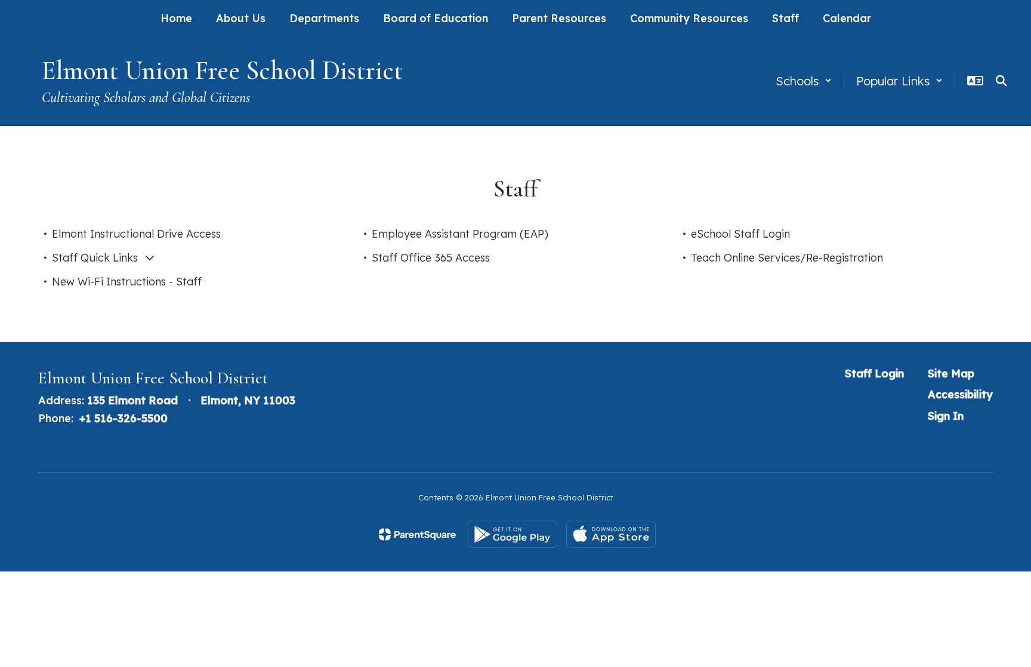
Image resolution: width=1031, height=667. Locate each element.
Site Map (951, 373)
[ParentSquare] (417, 534)
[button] (804, 80)
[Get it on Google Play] (512, 534)
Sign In (946, 416)
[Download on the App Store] (611, 534)
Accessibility (960, 394)
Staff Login (874, 373)
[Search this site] (1001, 81)
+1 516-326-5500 (123, 418)
